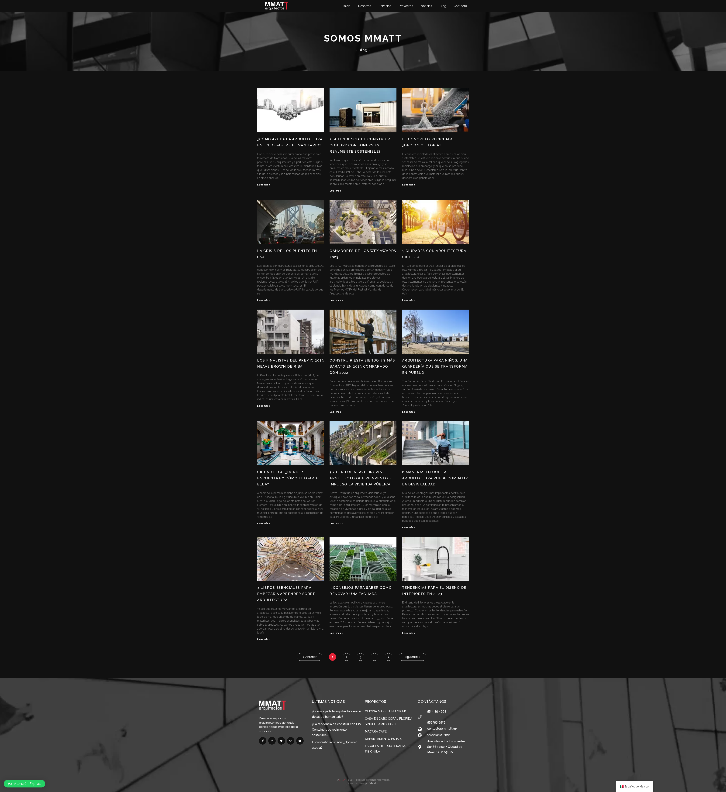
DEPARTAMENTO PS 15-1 (383, 739)
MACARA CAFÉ (376, 731)
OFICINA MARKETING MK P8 (385, 711)
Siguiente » (412, 657)
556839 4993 (436, 711)
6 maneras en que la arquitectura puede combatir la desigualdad (435, 478)
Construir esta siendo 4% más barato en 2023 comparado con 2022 (362, 366)
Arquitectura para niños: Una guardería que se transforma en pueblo (435, 366)
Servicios (385, 6)
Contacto (460, 6)
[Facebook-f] (262, 740)
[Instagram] (272, 740)
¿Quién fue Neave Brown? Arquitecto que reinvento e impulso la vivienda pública (361, 478)
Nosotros (364, 6)
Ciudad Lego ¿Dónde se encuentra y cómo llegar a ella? (287, 478)
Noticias (426, 6)
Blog (443, 6)
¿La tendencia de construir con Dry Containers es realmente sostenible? (360, 145)
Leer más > (263, 184)
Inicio (347, 6)
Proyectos (406, 6)
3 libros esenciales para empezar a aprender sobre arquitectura (286, 594)
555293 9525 (436, 722)
